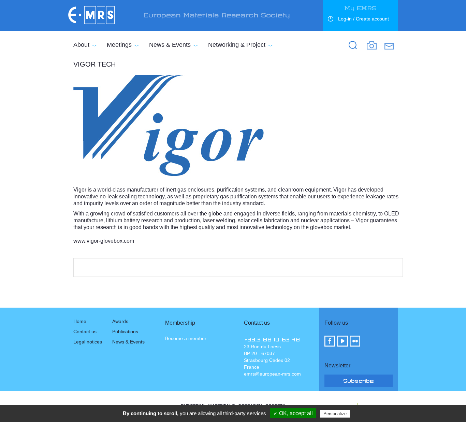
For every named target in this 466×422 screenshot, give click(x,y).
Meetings (119, 44)
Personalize (335, 413)
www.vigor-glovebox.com (103, 241)
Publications (125, 331)
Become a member (185, 338)
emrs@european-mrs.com (272, 374)
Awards (120, 321)
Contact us (85, 331)
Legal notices (87, 341)
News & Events (170, 44)
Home (79, 321)
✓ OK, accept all (293, 413)
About (81, 44)
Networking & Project (236, 44)
